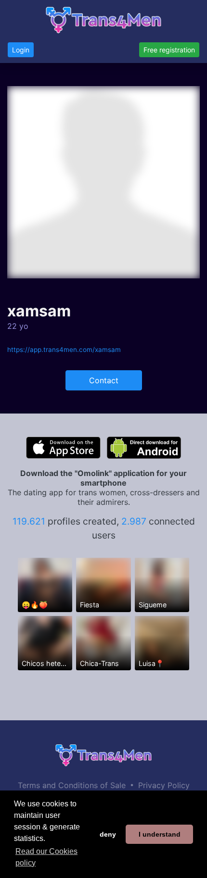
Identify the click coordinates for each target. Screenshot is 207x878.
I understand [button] (160, 834)
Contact (103, 380)
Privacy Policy (164, 785)
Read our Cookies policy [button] (46, 857)
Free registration (169, 50)
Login (20, 50)
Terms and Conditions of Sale (72, 785)
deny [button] (108, 834)
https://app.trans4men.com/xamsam (64, 349)
